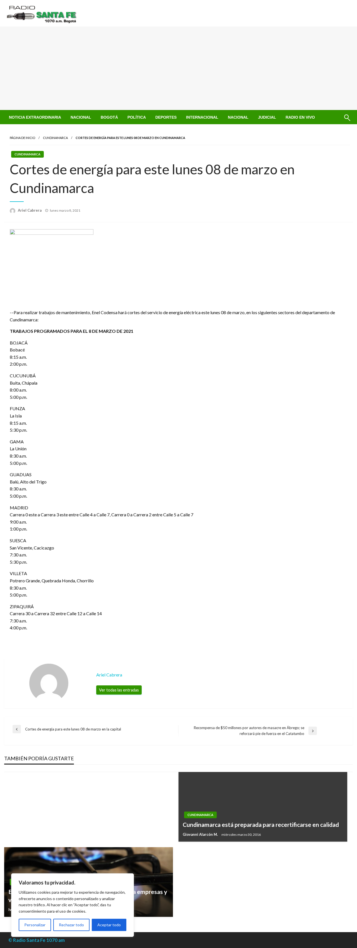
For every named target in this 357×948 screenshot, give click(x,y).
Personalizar (34, 924)
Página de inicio (22, 138)
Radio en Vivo (300, 117)
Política (136, 117)
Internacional (202, 117)
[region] (72, 905)
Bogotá (109, 117)
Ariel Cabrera (30, 210)
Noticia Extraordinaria (35, 117)
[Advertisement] (178, 68)
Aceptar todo (109, 924)
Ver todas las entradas (119, 690)
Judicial (267, 117)
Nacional (81, 117)
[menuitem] (35, 117)
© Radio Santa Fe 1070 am (36, 940)
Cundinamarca (55, 138)
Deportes (166, 117)
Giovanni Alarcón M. (201, 834)
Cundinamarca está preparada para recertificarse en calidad (261, 824)
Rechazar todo (71, 924)
